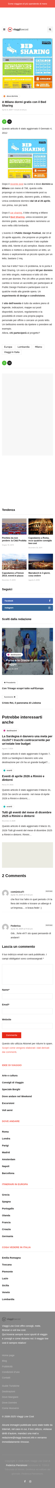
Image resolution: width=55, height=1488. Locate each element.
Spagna (6, 1201)
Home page (8, 1355)
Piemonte (7, 1271)
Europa (8, 346)
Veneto (6, 1292)
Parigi (5, 1145)
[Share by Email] (9, 121)
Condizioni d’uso (11, 1372)
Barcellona (8, 1173)
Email (5, 1004)
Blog (4, 1361)
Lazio (5, 1278)
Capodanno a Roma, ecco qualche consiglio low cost (40, 540)
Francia (6, 1222)
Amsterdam (8, 1159)
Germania (7, 1236)
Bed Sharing (17, 217)
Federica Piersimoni (16, 1465)
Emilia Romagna (11, 1257)
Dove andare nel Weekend (17, 1096)
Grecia (5, 1194)
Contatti (6, 1377)
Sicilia (5, 1285)
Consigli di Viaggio (13, 1082)
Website (6, 1019)
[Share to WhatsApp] (4, 121)
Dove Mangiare (10, 1397)
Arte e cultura (9, 1075)
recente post (16, 184)
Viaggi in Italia (11, 352)
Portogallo (8, 1208)
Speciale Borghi (11, 1089)
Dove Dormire (9, 1402)
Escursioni (8, 1103)
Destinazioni (8, 1391)
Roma (5, 1131)
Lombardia (24, 346)
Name (5, 989)
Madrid (6, 1152)
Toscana (7, 1264)
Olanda (6, 1215)
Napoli (5, 1166)
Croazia (6, 1229)
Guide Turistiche (10, 1386)
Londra (6, 1138)
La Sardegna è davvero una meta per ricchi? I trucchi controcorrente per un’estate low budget (27, 740)
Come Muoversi (10, 1408)
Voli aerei (7, 1110)
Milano (38, 346)
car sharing (16, 212)
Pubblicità (7, 1366)
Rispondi (49, 891)
